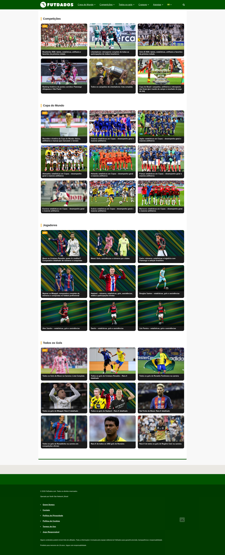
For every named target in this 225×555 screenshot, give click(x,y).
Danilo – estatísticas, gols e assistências (107, 328)
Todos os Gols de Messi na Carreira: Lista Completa (63, 376)
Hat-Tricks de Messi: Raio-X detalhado (154, 411)
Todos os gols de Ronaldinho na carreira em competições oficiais (60, 445)
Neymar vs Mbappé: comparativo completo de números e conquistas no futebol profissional (60, 295)
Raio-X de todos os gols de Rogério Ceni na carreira (160, 444)
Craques (143, 5)
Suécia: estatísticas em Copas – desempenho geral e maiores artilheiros (112, 210)
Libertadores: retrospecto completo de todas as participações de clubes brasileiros (110, 53)
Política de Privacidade (53, 516)
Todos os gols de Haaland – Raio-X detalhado (109, 411)
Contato (46, 510)
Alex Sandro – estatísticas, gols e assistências (61, 328)
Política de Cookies (51, 521)
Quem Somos (49, 505)
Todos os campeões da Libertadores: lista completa (112, 87)
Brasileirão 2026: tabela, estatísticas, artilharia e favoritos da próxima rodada (61, 53)
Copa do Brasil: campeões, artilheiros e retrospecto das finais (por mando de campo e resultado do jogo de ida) (160, 89)
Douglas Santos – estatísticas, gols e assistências (159, 293)
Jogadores (50, 225)
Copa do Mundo (85, 5)
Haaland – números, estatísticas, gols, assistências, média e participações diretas (112, 295)
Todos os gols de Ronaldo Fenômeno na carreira (159, 376)
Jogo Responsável (51, 532)
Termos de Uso (49, 527)
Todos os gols (125, 5)
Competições (106, 5)
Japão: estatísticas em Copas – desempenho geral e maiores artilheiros (160, 140)
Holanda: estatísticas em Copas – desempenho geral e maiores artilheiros (112, 175)
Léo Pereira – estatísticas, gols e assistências (157, 328)
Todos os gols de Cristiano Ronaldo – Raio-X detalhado (109, 377)
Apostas (157, 5)
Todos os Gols (52, 342)
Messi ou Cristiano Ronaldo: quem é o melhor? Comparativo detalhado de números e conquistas (62, 259)
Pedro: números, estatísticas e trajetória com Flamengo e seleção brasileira (157, 259)
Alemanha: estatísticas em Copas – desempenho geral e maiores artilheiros (62, 175)
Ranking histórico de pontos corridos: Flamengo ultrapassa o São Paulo (62, 88)
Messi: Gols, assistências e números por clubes (110, 258)
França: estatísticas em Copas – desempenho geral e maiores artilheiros (160, 175)
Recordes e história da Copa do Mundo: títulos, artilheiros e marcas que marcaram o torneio (61, 140)
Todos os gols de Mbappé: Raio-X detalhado (60, 411)
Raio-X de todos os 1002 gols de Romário (107, 444)
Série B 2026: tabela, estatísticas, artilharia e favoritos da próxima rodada (160, 53)
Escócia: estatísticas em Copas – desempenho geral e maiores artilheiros (63, 210)
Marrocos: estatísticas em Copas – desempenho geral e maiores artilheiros (160, 210)
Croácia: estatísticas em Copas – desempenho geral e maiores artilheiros (112, 140)
